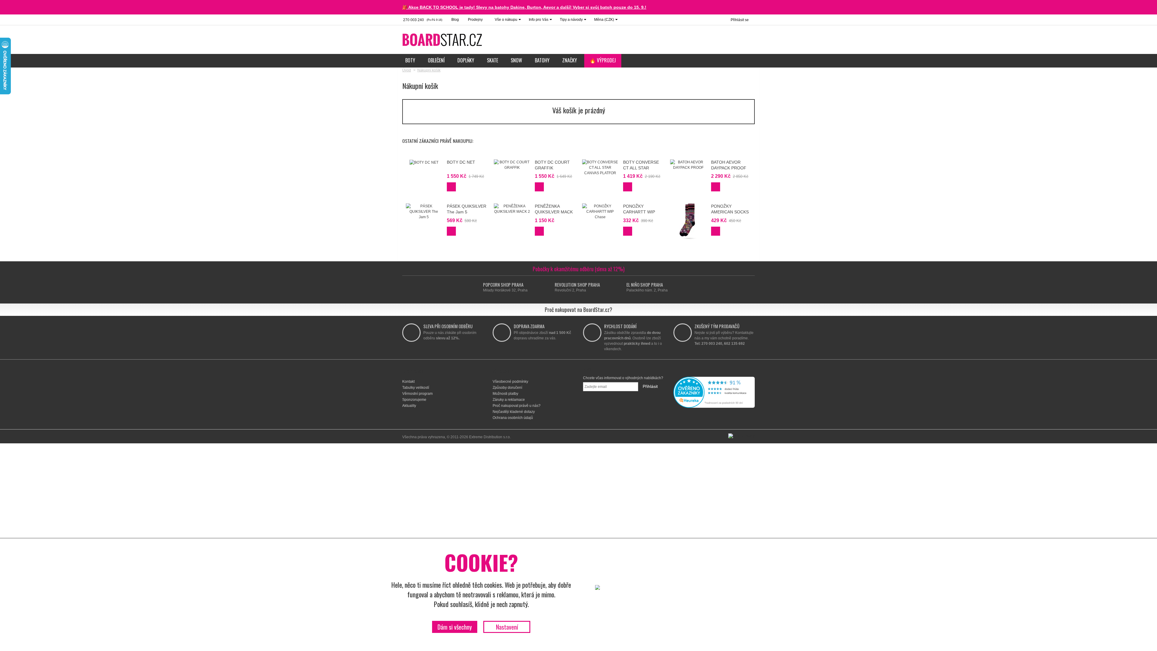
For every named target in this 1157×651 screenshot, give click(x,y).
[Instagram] (630, 407)
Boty (410, 60)
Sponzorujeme (414, 400)
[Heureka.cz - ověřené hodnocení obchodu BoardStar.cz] (714, 392)
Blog (455, 19)
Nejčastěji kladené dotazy (514, 412)
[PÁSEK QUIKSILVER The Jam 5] (424, 211)
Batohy (542, 60)
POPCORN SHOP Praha (503, 284)
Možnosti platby (505, 394)
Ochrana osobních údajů (513, 418)
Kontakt (408, 381)
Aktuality (409, 406)
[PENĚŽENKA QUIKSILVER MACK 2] (512, 208)
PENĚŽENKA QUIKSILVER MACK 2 (554, 212)
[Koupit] (451, 186)
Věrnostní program (417, 394)
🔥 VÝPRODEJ (603, 60)
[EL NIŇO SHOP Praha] (621, 287)
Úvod (406, 70)
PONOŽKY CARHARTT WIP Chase (639, 212)
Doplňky (465, 60)
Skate (492, 60)
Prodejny (475, 19)
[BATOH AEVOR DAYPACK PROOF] (688, 164)
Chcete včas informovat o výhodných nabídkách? (623, 378)
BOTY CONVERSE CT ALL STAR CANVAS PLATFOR (641, 168)
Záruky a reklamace (509, 400)
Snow (516, 60)
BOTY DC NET (461, 162)
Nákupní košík (429, 70)
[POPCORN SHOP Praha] (477, 287)
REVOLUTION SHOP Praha (577, 284)
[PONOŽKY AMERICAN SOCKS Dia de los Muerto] (688, 221)
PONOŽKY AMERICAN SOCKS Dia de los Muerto (730, 212)
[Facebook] (614, 407)
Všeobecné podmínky (510, 381)
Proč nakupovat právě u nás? (517, 406)
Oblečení (436, 60)
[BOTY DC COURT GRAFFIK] (512, 164)
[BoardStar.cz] (443, 39)
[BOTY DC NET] (424, 162)
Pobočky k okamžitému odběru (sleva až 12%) (579, 269)
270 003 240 (422, 20)
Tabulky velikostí (415, 387)
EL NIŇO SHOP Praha (644, 284)
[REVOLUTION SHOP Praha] (549, 287)
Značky (569, 60)
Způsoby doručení (507, 387)
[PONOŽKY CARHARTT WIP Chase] (600, 211)
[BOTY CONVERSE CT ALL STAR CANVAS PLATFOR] (600, 167)
